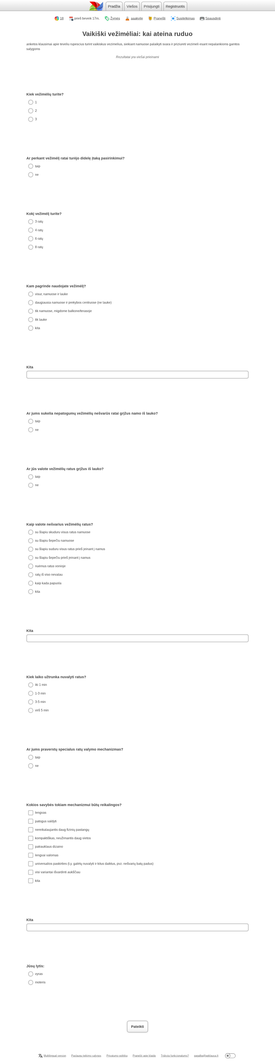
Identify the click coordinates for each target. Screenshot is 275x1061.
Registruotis (175, 6)
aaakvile (137, 18)
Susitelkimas (185, 18)
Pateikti (137, 1027)
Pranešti (159, 18)
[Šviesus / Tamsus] (230, 1056)
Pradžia (114, 6)
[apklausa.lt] (96, 6)
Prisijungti (151, 6)
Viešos (132, 6)
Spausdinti (213, 18)
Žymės (115, 18)
